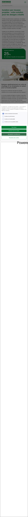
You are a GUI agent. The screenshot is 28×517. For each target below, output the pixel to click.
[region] (14, 310)
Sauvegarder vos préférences (14, 134)
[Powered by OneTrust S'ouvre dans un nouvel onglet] (22, 142)
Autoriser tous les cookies (14, 130)
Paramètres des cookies (14, 137)
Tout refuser (14, 127)
